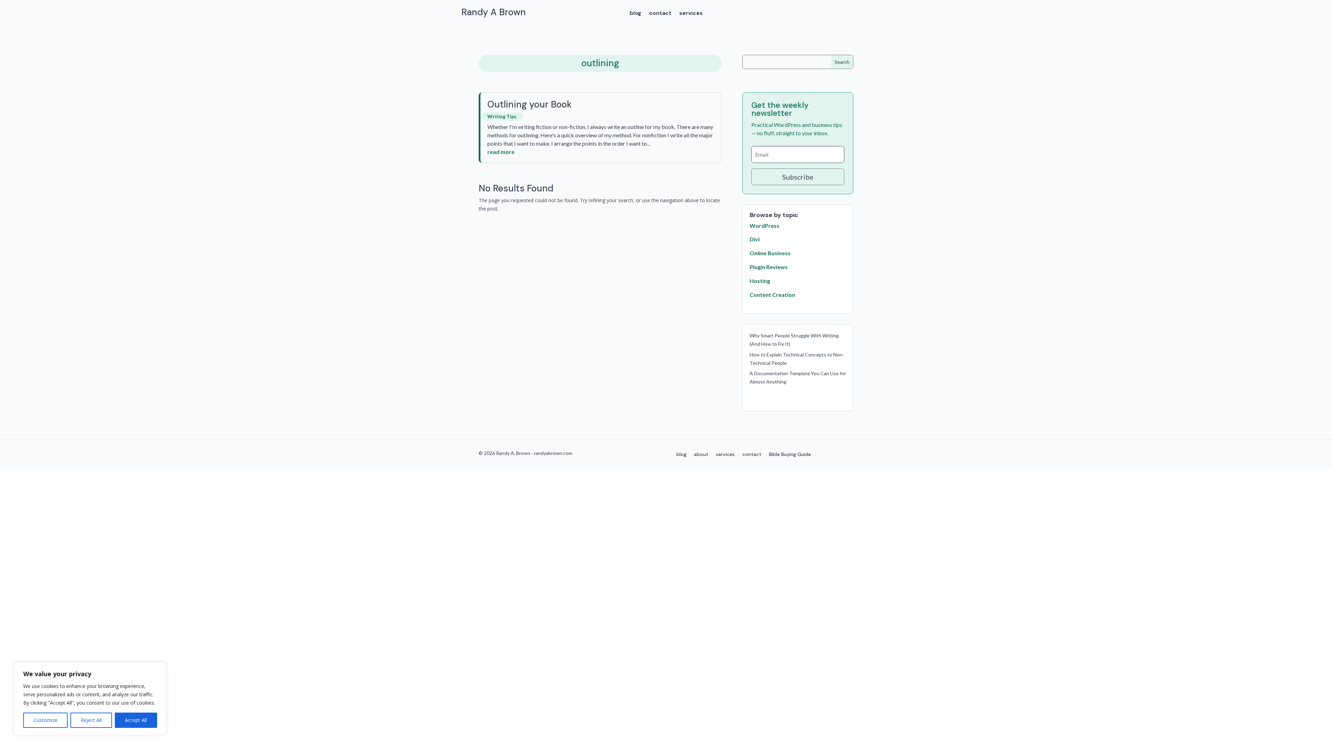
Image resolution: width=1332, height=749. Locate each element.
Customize (46, 720)
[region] (90, 698)
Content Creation (772, 294)
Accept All (136, 720)
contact (660, 14)
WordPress (764, 225)
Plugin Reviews (769, 267)
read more (500, 151)
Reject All (91, 720)
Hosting (760, 280)
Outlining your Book (529, 104)
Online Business (770, 253)
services (691, 14)
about (701, 454)
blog (635, 14)
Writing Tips (501, 116)
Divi (755, 239)
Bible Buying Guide (790, 454)
